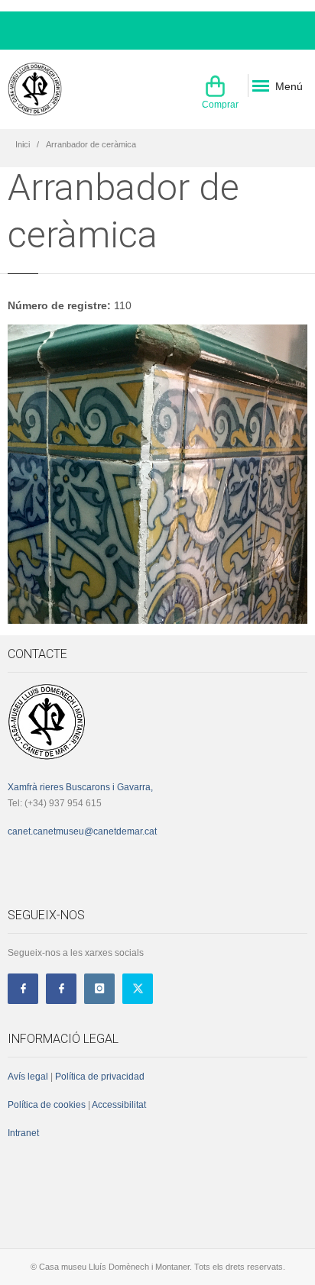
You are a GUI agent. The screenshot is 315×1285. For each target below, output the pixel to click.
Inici (22, 144)
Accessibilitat (118, 1104)
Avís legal (28, 1076)
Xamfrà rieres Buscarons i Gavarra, (80, 787)
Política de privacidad (100, 1076)
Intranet (23, 1133)
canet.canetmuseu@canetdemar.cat (82, 831)
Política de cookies (47, 1104)
